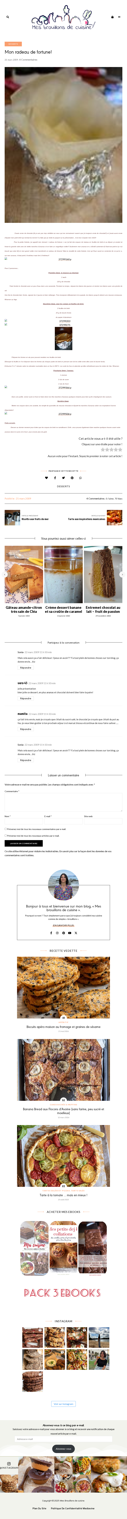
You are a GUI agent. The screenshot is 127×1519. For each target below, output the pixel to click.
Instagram (57, 933)
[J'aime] (46, 477)
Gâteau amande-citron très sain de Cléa (24, 609)
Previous (5, 574)
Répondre (25, 667)
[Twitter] (63, 477)
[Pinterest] (72, 477)
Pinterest (63, 933)
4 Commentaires (28, 59)
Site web (88, 816)
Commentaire (12, 791)
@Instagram (9, 1467)
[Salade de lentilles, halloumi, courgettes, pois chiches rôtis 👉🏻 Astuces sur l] (77, 1358)
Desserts (13, 44)
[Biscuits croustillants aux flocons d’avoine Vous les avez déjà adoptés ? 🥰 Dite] (32, 1381)
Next (122, 574)
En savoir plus (63, 925)
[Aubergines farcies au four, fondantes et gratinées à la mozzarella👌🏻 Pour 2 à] (77, 1336)
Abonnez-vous (63, 1448)
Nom (8, 816)
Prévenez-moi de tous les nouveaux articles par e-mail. (33, 835)
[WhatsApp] (80, 477)
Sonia (20, 652)
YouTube (70, 933)
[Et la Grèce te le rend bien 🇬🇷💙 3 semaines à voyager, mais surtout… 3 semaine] (54, 1358)
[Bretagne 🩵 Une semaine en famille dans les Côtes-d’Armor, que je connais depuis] (99, 1336)
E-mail (48, 816)
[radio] (103, 450)
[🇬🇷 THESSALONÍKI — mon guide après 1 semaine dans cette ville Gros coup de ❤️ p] (99, 1358)
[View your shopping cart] (112, 17)
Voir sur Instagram (63, 1403)
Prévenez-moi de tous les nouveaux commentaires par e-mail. (36, 829)
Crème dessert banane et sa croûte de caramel (63, 609)
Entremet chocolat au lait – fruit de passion (103, 609)
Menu (119, 17)
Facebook (51, 933)
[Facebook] (55, 477)
